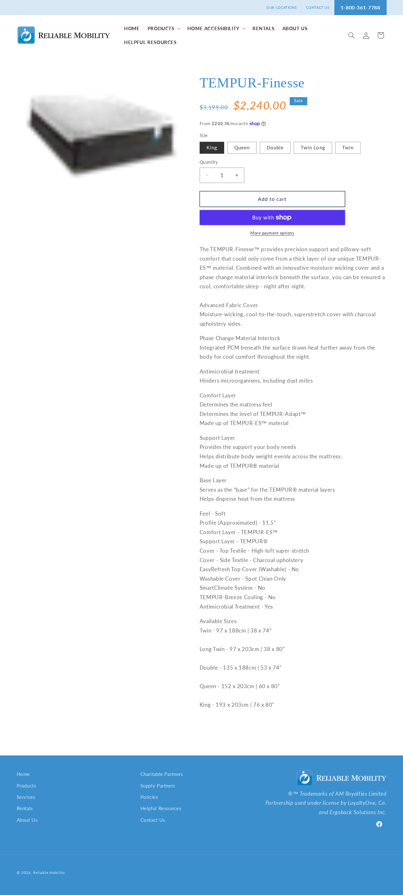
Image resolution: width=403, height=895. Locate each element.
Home (23, 774)
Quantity (209, 162)
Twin (348, 147)
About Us (27, 820)
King (212, 147)
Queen (242, 147)
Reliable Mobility (49, 872)
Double (275, 147)
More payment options (272, 233)
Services (26, 797)
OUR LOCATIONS (281, 7)
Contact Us (152, 820)
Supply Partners (157, 785)
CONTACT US (317, 7)
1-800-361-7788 (360, 7)
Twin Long (313, 147)
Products (27, 785)
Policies (149, 797)
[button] (163, 28)
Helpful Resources (161, 808)
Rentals (25, 808)
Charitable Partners (161, 774)
